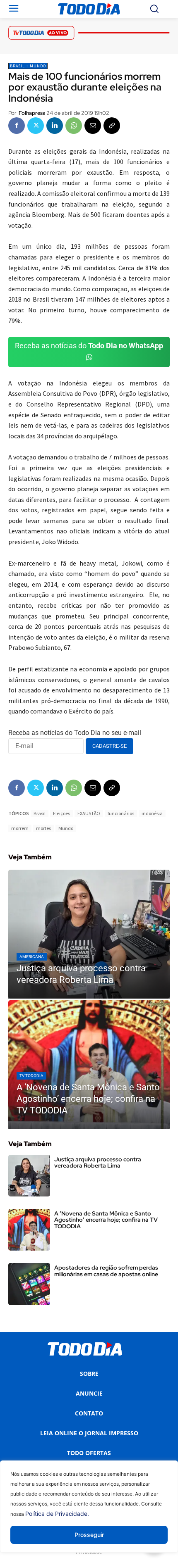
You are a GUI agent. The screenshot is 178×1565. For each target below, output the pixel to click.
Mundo (65, 828)
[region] (89, 1512)
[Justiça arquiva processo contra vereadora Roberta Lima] (89, 934)
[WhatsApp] (73, 125)
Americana (31, 956)
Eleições (61, 813)
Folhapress (32, 113)
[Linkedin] (54, 125)
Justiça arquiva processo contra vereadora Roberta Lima (97, 1162)
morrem (20, 828)
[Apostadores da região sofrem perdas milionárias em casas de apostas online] (29, 1284)
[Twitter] (35, 125)
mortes (43, 828)
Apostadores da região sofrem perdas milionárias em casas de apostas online (106, 1270)
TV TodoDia (31, 1075)
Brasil (40, 813)
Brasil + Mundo (28, 66)
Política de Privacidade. (57, 1513)
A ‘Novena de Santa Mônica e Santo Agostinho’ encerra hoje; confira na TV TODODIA (106, 1220)
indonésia (152, 813)
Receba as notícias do (89, 345)
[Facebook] (16, 125)
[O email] (92, 125)
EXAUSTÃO (88, 813)
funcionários (121, 813)
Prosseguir (89, 1534)
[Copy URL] (111, 125)
